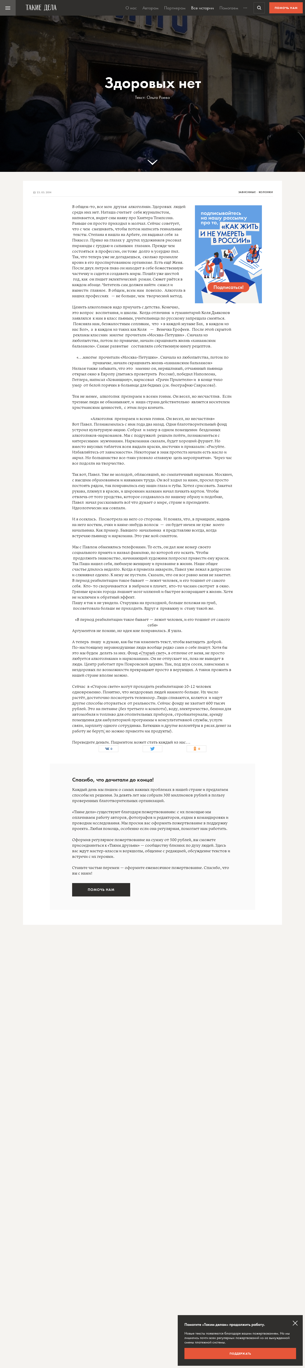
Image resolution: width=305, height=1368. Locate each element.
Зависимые (247, 192)
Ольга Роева (158, 97)
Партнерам (175, 8)
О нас (131, 8)
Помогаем (228, 8)
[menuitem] (8, 8)
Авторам (150, 8)
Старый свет (152, 653)
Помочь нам (286, 8)
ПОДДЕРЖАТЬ (240, 1353)
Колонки (266, 192)
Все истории (202, 8)
